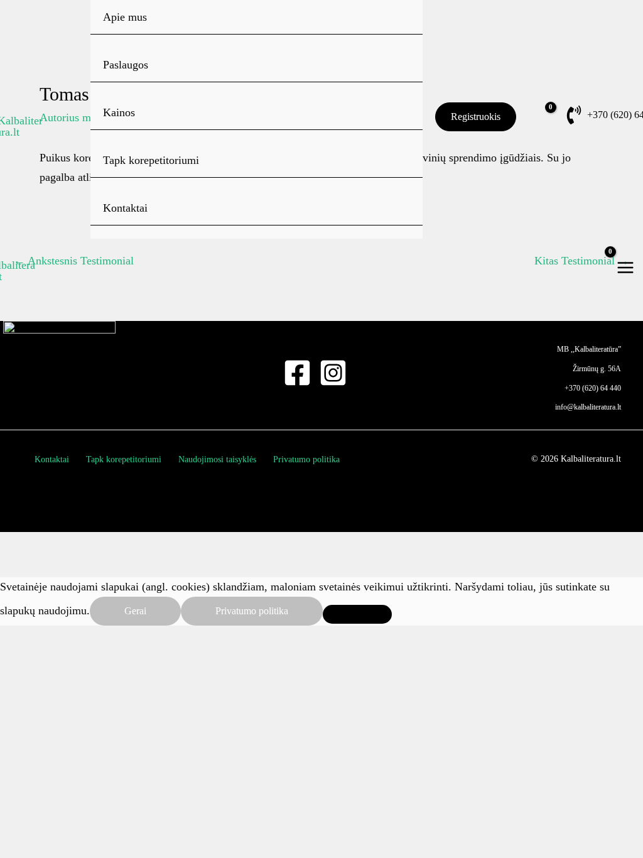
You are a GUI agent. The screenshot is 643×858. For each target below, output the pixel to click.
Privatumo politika (306, 459)
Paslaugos (125, 64)
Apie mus (125, 17)
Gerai (135, 610)
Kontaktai (125, 208)
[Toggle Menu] (395, 64)
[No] (357, 614)
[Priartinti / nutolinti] (34, 545)
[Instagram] (333, 373)
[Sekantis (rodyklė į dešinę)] (106, 567)
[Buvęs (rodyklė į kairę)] (34, 567)
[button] (475, 116)
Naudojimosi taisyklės (217, 459)
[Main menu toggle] (625, 267)
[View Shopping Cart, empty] (532, 116)
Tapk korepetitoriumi (151, 160)
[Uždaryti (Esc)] (251, 545)
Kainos (119, 112)
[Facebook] (297, 373)
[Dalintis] (178, 545)
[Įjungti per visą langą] (106, 545)
